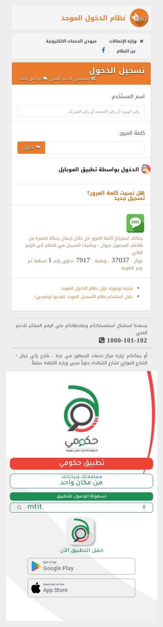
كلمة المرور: (131, 131)
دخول (28, 147)
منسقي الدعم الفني (69, 78)
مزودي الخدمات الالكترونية (72, 41)
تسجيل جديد (129, 198)
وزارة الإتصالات (122, 41)
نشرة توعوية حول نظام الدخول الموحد (97, 288)
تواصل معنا (30, 78)
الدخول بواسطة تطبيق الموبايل (99, 169)
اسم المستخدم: (127, 95)
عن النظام (127, 51)
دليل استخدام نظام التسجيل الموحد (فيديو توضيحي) (83, 296)
